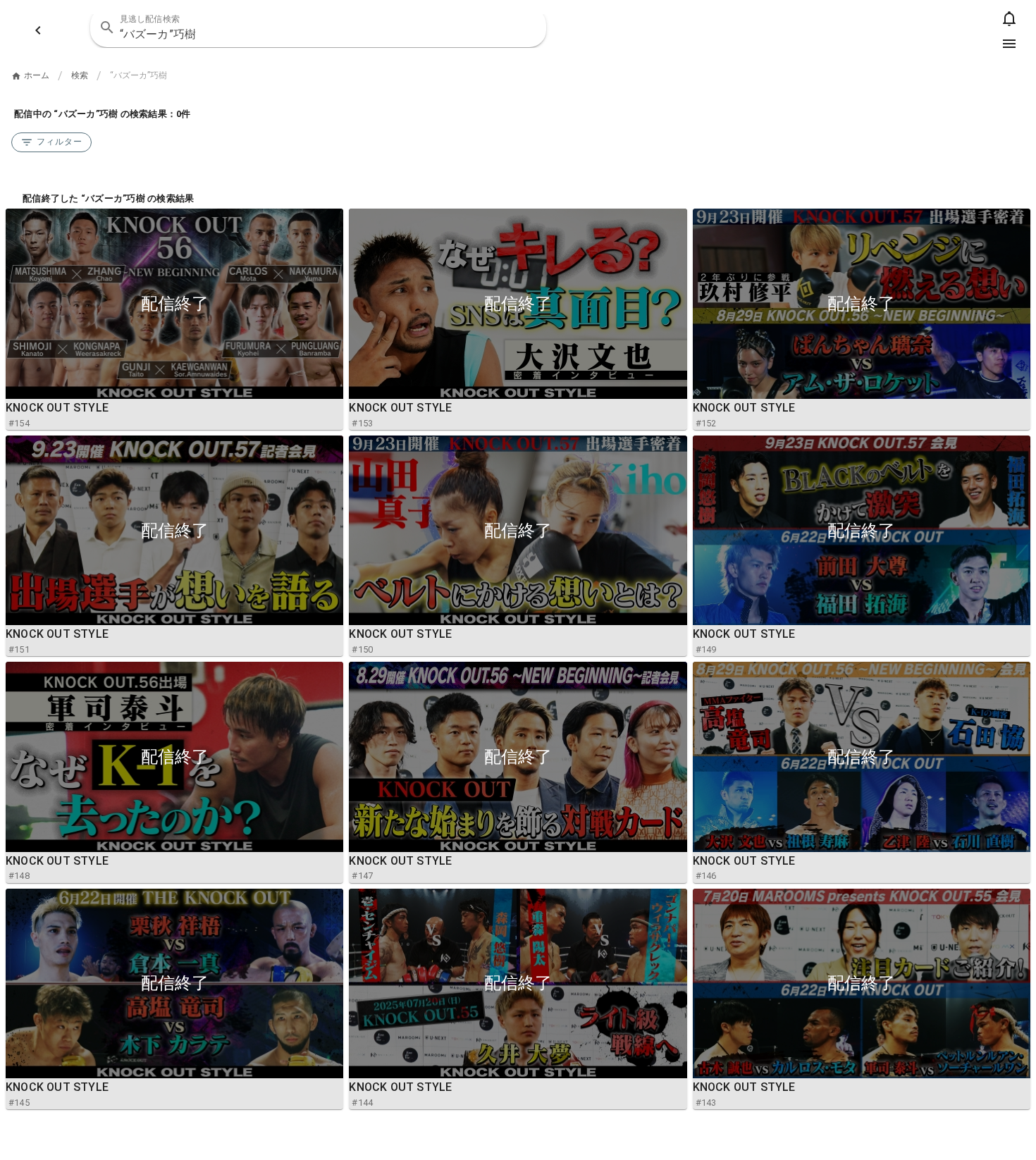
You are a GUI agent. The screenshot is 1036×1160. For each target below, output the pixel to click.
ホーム (36, 75)
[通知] (1009, 18)
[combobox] (318, 27)
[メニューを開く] (1009, 43)
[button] (526, 27)
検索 (79, 75)
